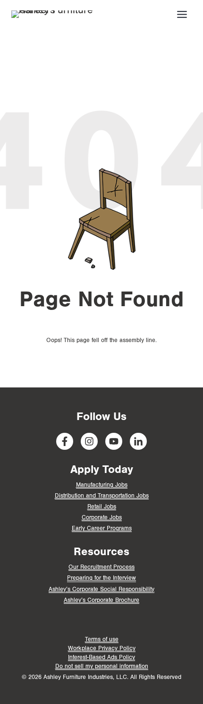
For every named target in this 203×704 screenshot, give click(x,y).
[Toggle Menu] (182, 14)
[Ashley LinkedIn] (138, 441)
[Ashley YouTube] (113, 441)
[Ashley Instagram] (89, 441)
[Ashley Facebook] (64, 441)
